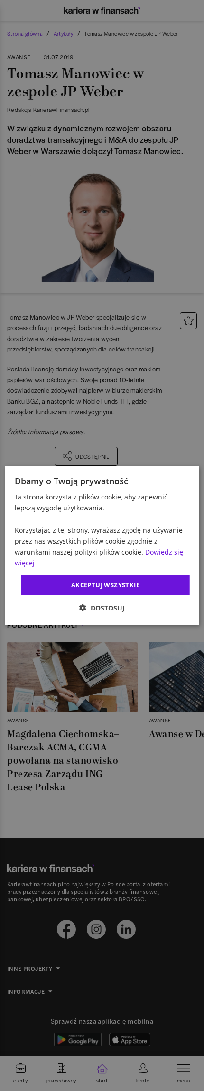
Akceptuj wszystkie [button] (105, 585)
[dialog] (102, 545)
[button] (102, 607)
